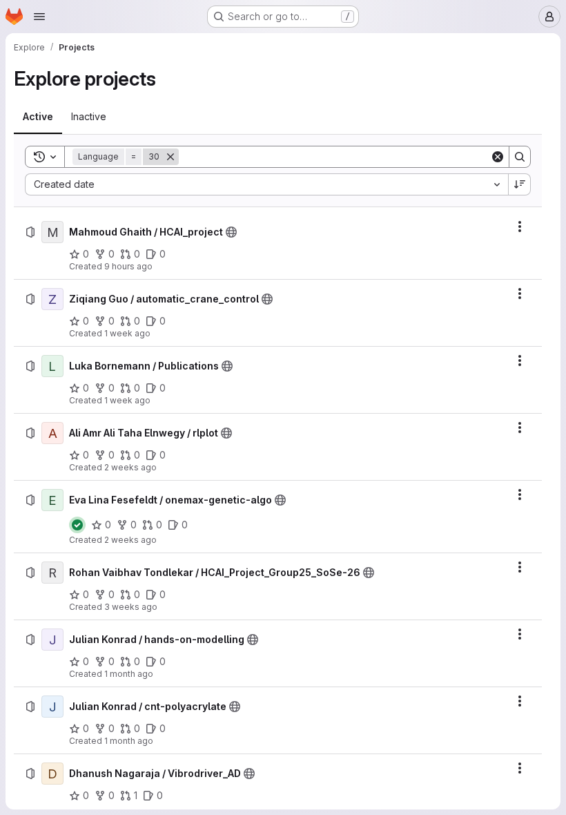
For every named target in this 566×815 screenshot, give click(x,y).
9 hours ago (128, 266)
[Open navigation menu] (39, 17)
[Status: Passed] (77, 525)
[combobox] (266, 184)
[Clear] (497, 156)
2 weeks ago (130, 467)
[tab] (38, 116)
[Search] (520, 157)
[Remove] (170, 156)
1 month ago (128, 674)
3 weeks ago (130, 607)
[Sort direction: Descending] (520, 184)
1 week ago (127, 333)
